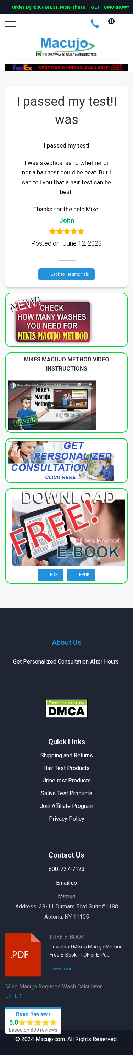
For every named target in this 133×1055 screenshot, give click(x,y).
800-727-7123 (67, 869)
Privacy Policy (66, 818)
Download (62, 968)
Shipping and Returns (66, 755)
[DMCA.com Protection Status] (66, 708)
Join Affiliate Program (66, 806)
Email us (66, 882)
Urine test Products (67, 780)
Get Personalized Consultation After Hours (66, 661)
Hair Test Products (66, 768)
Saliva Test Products (66, 793)
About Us (67, 642)
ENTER (13, 996)
